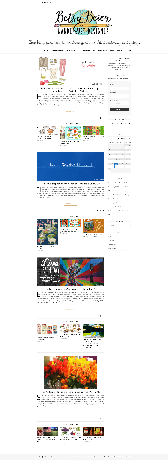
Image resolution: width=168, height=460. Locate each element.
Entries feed (111, 240)
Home (46, 51)
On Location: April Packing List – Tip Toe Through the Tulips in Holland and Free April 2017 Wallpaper (70, 89)
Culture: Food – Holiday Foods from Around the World (70, 335)
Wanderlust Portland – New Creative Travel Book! (92, 235)
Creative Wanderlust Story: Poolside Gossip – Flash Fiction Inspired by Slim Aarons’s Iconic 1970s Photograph (92, 343)
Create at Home (88, 51)
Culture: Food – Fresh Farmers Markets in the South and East (70, 439)
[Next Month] (129, 138)
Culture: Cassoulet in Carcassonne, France (44, 137)
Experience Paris (58, 51)
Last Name (113, 92)
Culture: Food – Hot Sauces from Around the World (92, 438)
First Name (113, 85)
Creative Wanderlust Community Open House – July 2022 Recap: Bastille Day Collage (118, 187)
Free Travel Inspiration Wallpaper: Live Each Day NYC (70, 288)
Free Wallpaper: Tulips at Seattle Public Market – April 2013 (70, 391)
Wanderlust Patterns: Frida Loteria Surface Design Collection (69, 231)
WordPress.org (112, 248)
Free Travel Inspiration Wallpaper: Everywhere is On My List (70, 183)
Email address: (114, 100)
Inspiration (102, 51)
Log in (109, 236)
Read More (70, 111)
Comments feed (112, 244)
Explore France (73, 51)
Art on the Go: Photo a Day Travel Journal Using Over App (46, 439)
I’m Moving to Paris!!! (114, 203)
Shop (112, 51)
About (119, 51)
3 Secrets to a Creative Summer (116, 207)
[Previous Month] (109, 138)
